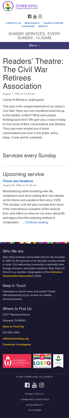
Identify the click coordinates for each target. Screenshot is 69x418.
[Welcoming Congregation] (42, 360)
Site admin (34, 410)
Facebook (9, 344)
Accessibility (34, 405)
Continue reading (36, 222)
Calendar (28, 26)
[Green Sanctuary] (59, 360)
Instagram (24, 344)
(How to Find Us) (13, 326)
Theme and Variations (18, 181)
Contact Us (13, 23)
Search (43, 26)
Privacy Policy (34, 394)
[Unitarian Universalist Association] (18, 360)
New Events (32, 23)
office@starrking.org (16, 338)
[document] (34, 143)
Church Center (53, 23)
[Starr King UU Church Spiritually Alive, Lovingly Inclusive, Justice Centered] (34, 6)
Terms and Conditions (34, 399)
